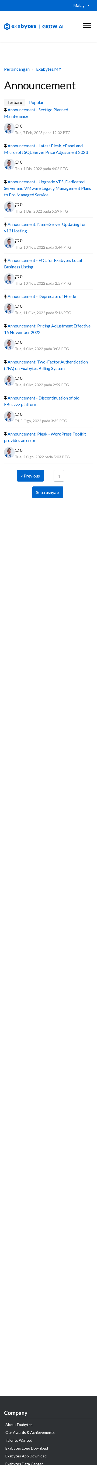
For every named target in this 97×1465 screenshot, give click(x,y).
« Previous (30, 475)
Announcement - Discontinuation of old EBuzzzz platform (41, 401)
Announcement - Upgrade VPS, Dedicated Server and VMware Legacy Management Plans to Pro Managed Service (47, 188)
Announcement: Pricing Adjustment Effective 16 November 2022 (47, 329)
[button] (87, 24)
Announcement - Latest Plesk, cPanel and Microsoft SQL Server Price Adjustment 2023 (46, 149)
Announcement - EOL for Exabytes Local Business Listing (43, 263)
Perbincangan (17, 69)
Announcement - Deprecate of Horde (41, 296)
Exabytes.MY (48, 69)
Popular (36, 102)
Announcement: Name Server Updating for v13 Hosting (45, 227)
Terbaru (14, 102)
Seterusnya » (47, 492)
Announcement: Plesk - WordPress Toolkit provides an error (45, 437)
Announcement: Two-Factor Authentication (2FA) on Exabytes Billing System (46, 365)
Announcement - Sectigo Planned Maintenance (36, 113)
